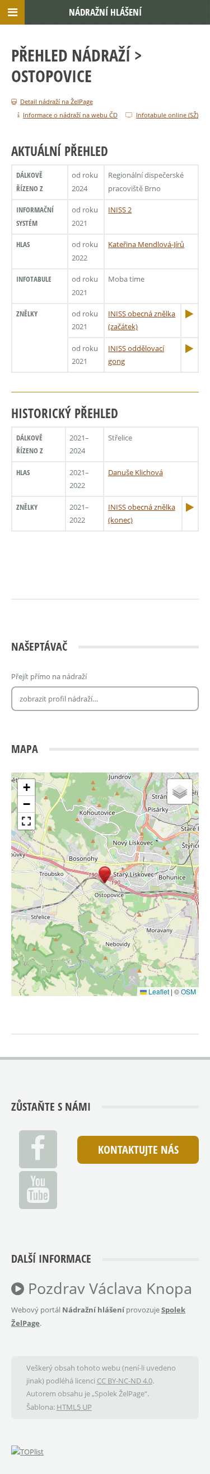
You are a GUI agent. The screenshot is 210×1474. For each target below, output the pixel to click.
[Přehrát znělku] (189, 313)
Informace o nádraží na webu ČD (70, 115)
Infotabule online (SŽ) (167, 115)
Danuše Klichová (135, 472)
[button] (105, 875)
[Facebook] (38, 1149)
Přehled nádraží (70, 55)
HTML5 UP (74, 1407)
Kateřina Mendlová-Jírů (146, 244)
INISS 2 (120, 210)
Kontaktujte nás (138, 1149)
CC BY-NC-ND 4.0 (124, 1381)
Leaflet (158, 991)
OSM (188, 991)
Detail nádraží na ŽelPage (56, 101)
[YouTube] (38, 1190)
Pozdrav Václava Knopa (108, 1288)
